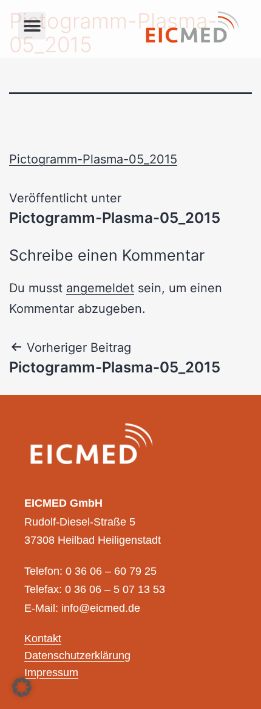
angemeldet (100, 288)
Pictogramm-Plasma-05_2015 (93, 159)
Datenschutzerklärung (77, 656)
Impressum (51, 673)
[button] (32, 25)
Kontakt (42, 639)
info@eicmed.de (100, 609)
